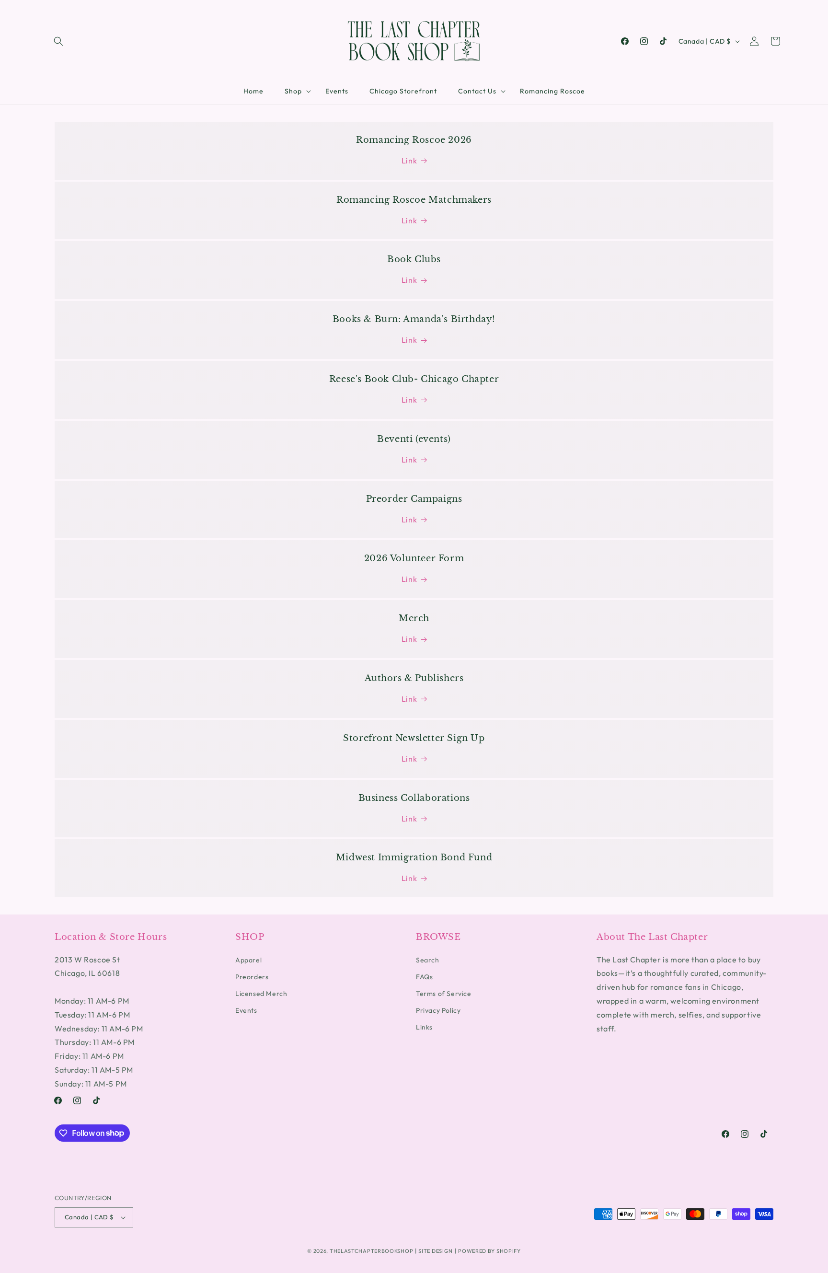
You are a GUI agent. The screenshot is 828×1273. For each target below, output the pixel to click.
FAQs (424, 976)
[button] (58, 41)
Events (246, 1010)
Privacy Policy (438, 1010)
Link (409, 160)
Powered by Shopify (489, 1251)
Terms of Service (444, 993)
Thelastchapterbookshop (371, 1251)
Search (427, 960)
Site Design (435, 1251)
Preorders (251, 976)
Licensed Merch (261, 993)
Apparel (248, 960)
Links (424, 1027)
